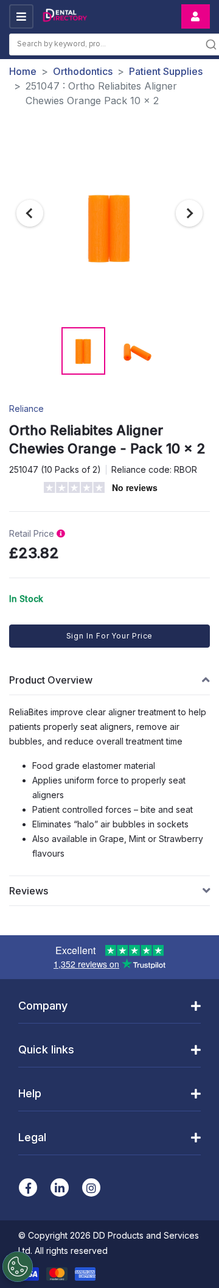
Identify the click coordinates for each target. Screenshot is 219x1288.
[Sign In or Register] (195, 16)
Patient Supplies (166, 71)
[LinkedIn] (59, 1187)
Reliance (26, 408)
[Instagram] (91, 1187)
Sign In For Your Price (109, 635)
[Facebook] (28, 1187)
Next (189, 213)
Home (22, 71)
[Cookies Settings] (17, 1266)
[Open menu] (21, 16)
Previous (29, 213)
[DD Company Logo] (64, 17)
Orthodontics (83, 71)
